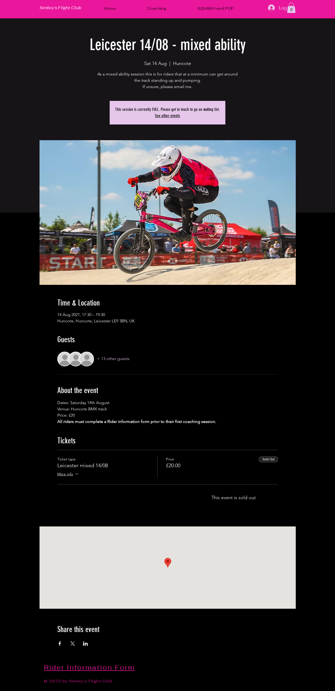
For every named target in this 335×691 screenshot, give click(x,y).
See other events (167, 115)
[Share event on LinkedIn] (85, 643)
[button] (291, 7)
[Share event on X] (72, 643)
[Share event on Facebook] (59, 643)
